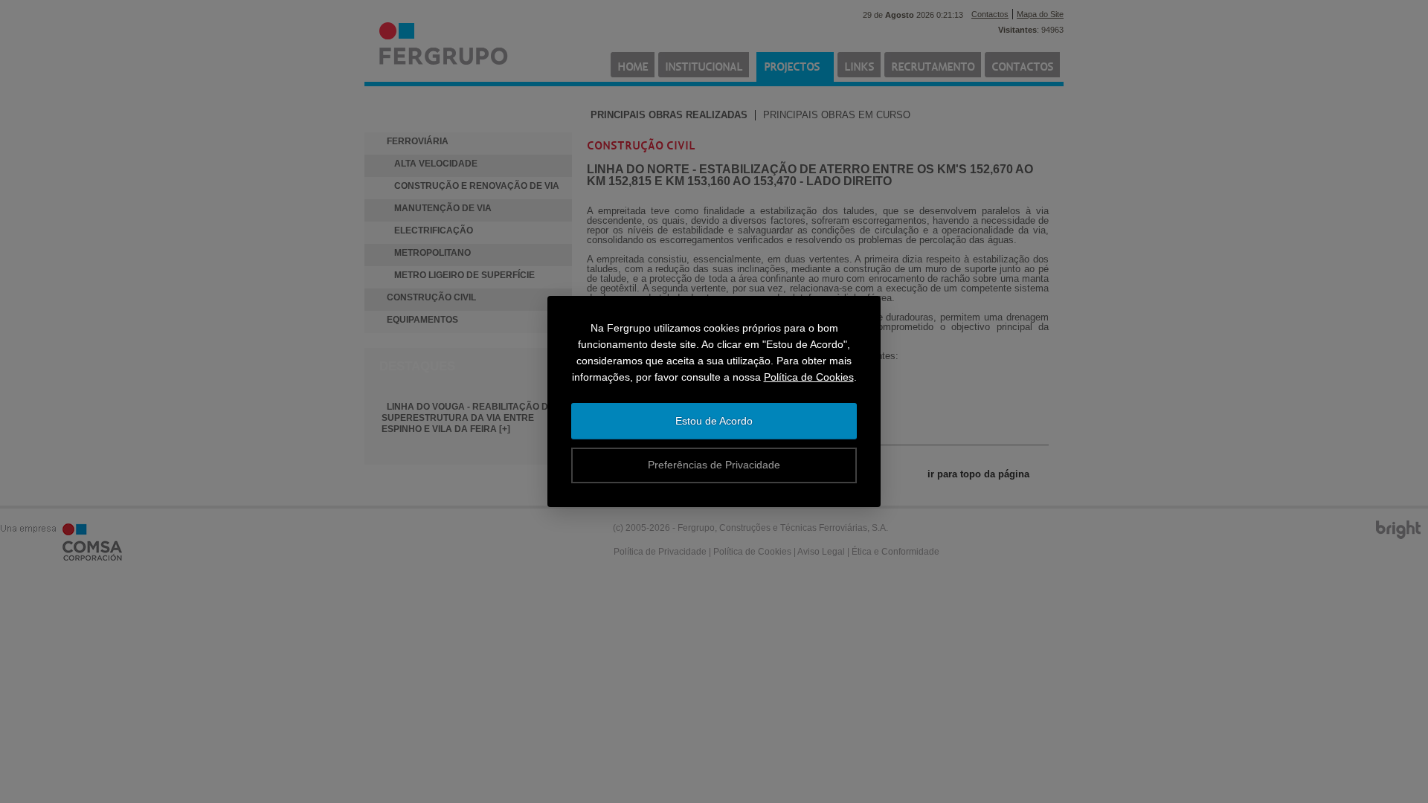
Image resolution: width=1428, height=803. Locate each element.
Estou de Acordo (714, 421)
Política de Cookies (809, 377)
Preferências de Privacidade (714, 465)
